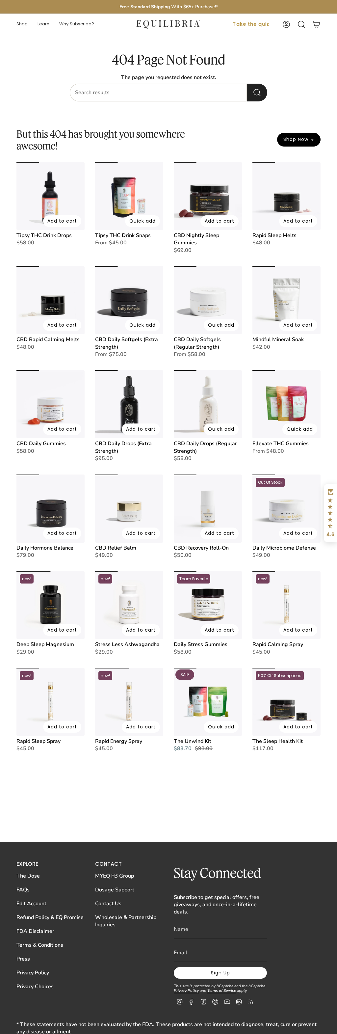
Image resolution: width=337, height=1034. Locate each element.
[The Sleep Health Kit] (286, 702)
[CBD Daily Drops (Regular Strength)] (208, 404)
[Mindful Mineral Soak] (286, 300)
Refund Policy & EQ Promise (50, 917)
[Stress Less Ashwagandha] (129, 605)
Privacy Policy (32, 972)
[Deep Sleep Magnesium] (50, 605)
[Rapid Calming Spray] (286, 605)
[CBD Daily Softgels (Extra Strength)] (129, 300)
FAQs (23, 889)
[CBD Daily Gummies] (50, 404)
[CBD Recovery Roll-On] (208, 509)
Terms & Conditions (39, 945)
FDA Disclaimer (35, 931)
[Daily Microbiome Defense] (286, 509)
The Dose (28, 876)
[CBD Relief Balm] (129, 509)
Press (23, 959)
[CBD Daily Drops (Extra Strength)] (129, 404)
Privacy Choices (35, 986)
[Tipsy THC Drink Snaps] (129, 196)
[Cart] (316, 24)
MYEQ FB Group (114, 876)
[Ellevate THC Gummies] (286, 404)
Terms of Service (221, 990)
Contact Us (108, 903)
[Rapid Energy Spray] (129, 702)
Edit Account (31, 903)
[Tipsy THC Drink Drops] (50, 196)
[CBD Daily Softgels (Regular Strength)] (208, 300)
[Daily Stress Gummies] (208, 605)
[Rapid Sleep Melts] (286, 196)
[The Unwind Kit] (208, 702)
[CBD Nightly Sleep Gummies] (208, 196)
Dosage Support (114, 889)
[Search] (257, 92)
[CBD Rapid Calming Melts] (50, 300)
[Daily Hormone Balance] (50, 509)
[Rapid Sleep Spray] (50, 702)
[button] (22, 24)
